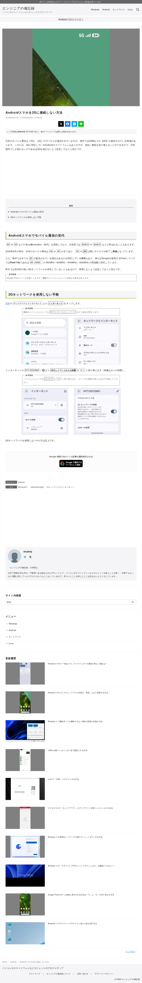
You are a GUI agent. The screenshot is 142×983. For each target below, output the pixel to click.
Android (106, 9)
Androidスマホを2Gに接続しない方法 (34, 962)
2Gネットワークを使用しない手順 (26, 217)
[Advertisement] (71, 174)
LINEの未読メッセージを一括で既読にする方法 (67, 750)
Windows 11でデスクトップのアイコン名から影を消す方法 (72, 923)
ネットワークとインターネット (61, 487)
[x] (30, 556)
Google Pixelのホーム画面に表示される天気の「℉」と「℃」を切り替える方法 (81, 894)
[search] (132, 602)
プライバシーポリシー (103, 973)
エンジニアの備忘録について (58, 973)
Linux (130, 9)
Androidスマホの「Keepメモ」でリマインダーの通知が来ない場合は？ (77, 663)
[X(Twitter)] (61, 124)
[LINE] (81, 124)
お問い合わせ (82, 973)
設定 (8, 303)
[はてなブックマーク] (74, 124)
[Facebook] (67, 124)
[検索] (138, 9)
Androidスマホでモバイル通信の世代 (27, 211)
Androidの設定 (38, 487)
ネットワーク (119, 9)
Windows (95, 9)
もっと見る (130, 951)
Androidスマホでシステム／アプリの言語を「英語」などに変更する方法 (78, 692)
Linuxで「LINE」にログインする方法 (63, 779)
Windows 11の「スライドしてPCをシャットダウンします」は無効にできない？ (81, 865)
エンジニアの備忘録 (18, 8)
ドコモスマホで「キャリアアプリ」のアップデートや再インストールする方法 (80, 808)
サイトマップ (34, 973)
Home (4, 962)
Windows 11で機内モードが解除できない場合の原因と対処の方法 (75, 721)
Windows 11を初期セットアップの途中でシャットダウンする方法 (75, 837)
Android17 (23, 487)
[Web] (25, 556)
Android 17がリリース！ (71, 19)
